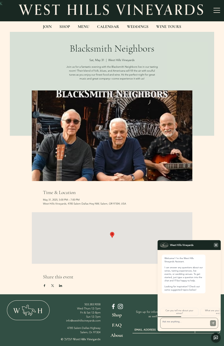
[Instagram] (120, 306)
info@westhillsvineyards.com (83, 320)
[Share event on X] (52, 285)
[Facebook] (113, 306)
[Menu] (217, 10)
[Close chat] (216, 338)
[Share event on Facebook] (44, 285)
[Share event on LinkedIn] (60, 285)
